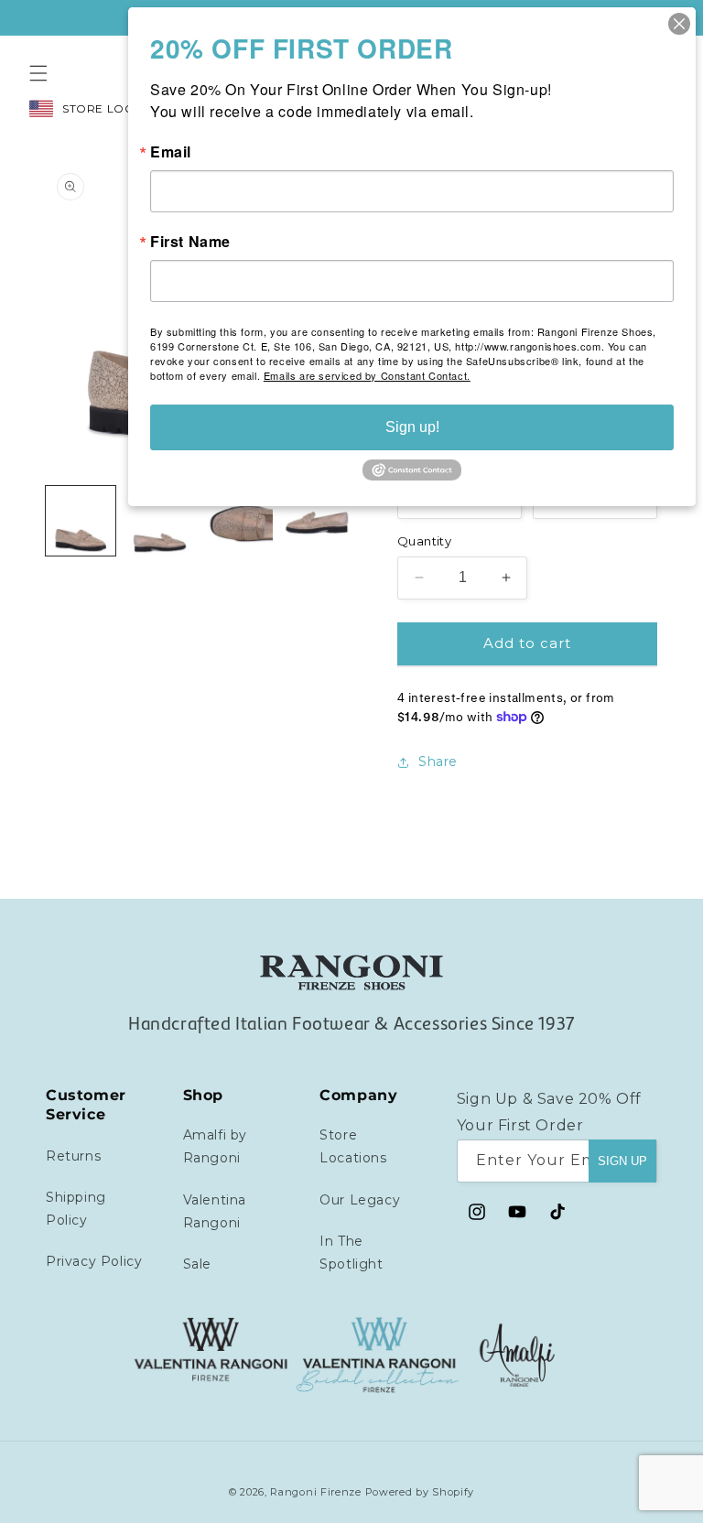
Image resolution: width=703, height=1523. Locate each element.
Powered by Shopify (420, 1491)
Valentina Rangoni (214, 1211)
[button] (38, 73)
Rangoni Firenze (317, 1491)
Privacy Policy (94, 1261)
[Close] (679, 24)
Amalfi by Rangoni (215, 1146)
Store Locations (352, 1146)
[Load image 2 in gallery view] (159, 521)
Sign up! (412, 427)
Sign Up (622, 1161)
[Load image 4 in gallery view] (317, 521)
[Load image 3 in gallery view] (238, 521)
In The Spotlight (351, 1252)
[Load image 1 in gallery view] (80, 521)
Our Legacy (359, 1200)
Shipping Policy (76, 1208)
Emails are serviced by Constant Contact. (367, 375)
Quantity (424, 541)
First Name (190, 241)
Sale (197, 1264)
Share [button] (438, 761)
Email (170, 152)
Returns (73, 1156)
